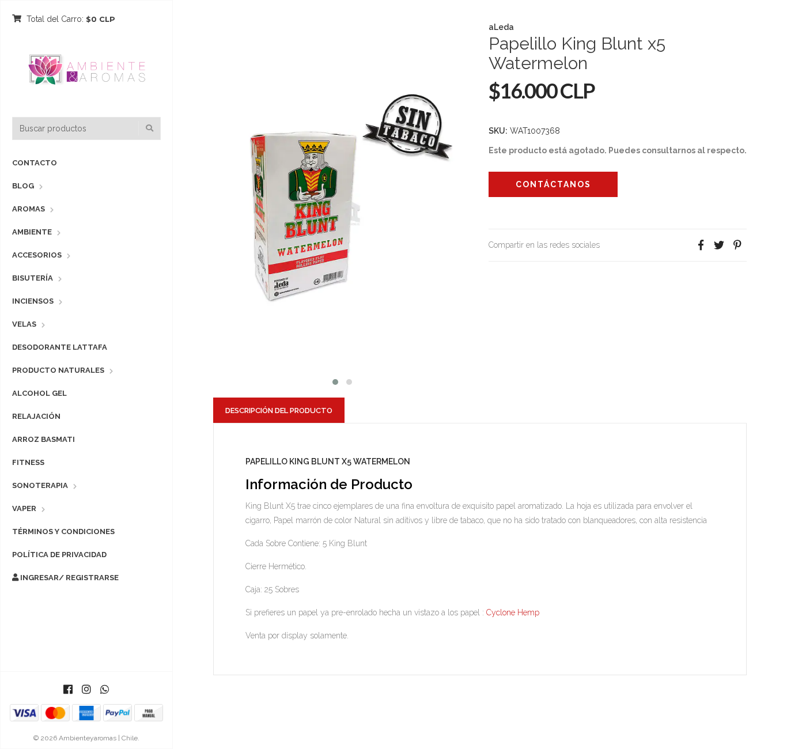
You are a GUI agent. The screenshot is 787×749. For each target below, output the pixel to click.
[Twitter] (719, 245)
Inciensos (33, 301)
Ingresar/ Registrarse (68, 577)
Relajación (36, 416)
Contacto (34, 162)
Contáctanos (553, 184)
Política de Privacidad (59, 554)
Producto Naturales (58, 370)
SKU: (498, 131)
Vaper (24, 508)
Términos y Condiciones (63, 531)
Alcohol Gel (39, 393)
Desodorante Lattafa (59, 347)
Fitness (28, 462)
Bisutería (32, 278)
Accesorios (37, 255)
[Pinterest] (737, 245)
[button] (335, 380)
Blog (23, 185)
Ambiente (32, 232)
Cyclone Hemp (511, 612)
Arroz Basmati (43, 439)
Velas (24, 324)
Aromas (28, 209)
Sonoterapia (40, 485)
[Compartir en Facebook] (700, 245)
